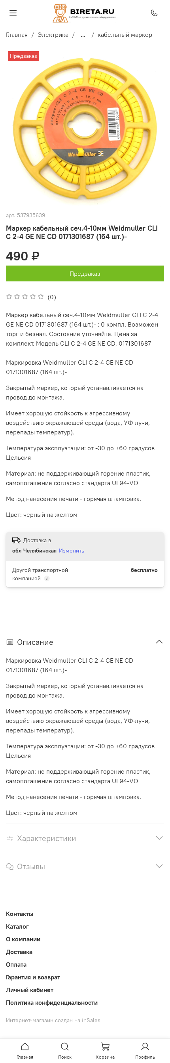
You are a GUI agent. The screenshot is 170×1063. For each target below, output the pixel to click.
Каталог (17, 926)
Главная (17, 34)
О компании (23, 939)
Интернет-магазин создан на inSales (53, 1020)
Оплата (16, 964)
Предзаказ (85, 273)
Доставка (19, 952)
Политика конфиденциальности (52, 1002)
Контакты (19, 914)
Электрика (53, 34)
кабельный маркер (125, 34)
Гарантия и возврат (33, 977)
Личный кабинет (29, 990)
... (83, 34)
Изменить (71, 550)
